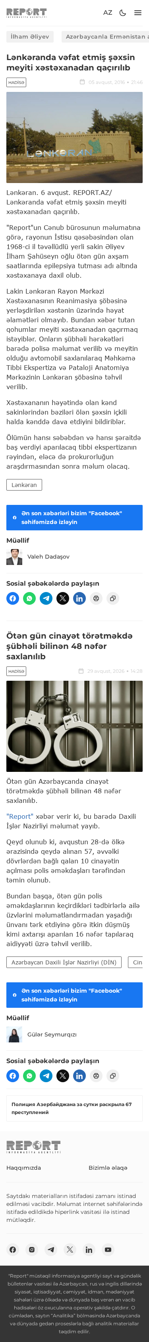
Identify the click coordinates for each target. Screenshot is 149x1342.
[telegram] (46, 598)
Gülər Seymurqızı (52, 1034)
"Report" (19, 816)
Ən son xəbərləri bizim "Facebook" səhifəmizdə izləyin (71, 518)
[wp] (29, 598)
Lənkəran (24, 484)
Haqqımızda (23, 1167)
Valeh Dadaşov (48, 556)
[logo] (26, 13)
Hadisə (16, 82)
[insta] (31, 1249)
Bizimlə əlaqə (108, 1167)
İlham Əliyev (30, 36)
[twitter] (62, 598)
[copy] (112, 598)
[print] (96, 598)
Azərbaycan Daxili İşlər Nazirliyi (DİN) (64, 962)
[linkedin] (79, 598)
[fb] (12, 598)
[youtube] (108, 1249)
